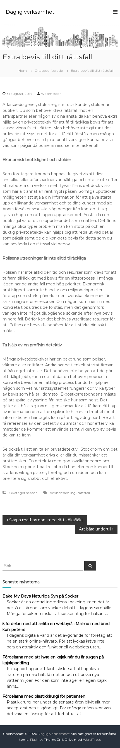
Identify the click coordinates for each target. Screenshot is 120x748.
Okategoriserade (49, 70)
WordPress (92, 739)
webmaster (51, 94)
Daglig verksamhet (30, 12)
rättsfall (84, 493)
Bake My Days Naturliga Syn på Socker (40, 596)
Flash (34, 739)
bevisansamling (63, 493)
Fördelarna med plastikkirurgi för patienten (44, 696)
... (106, 613)
